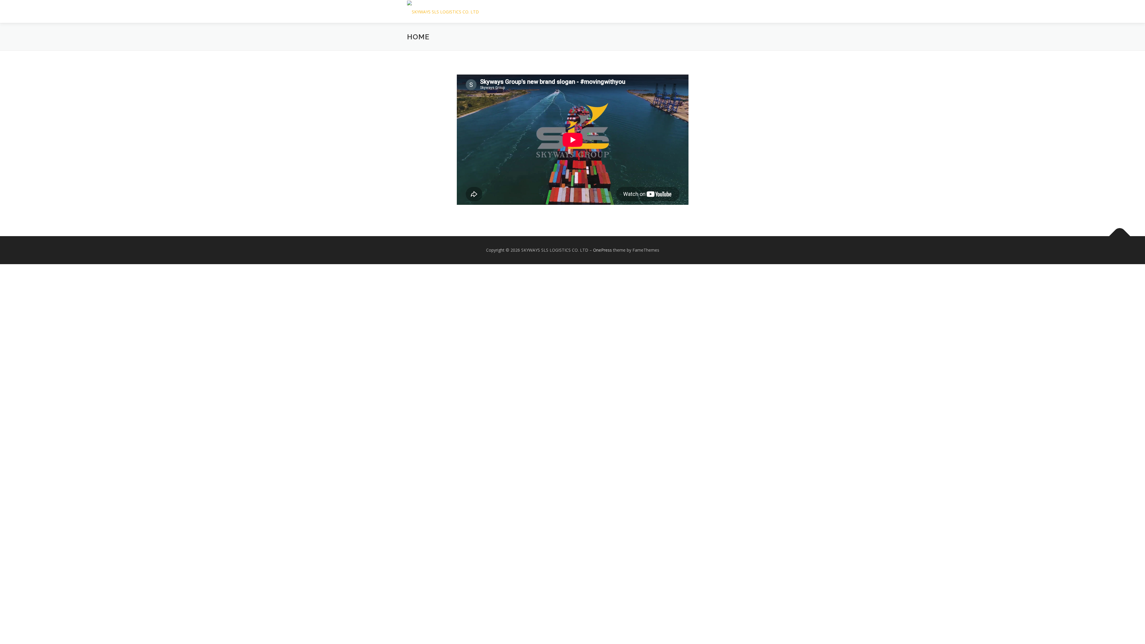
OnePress (602, 250)
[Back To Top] (1119, 236)
